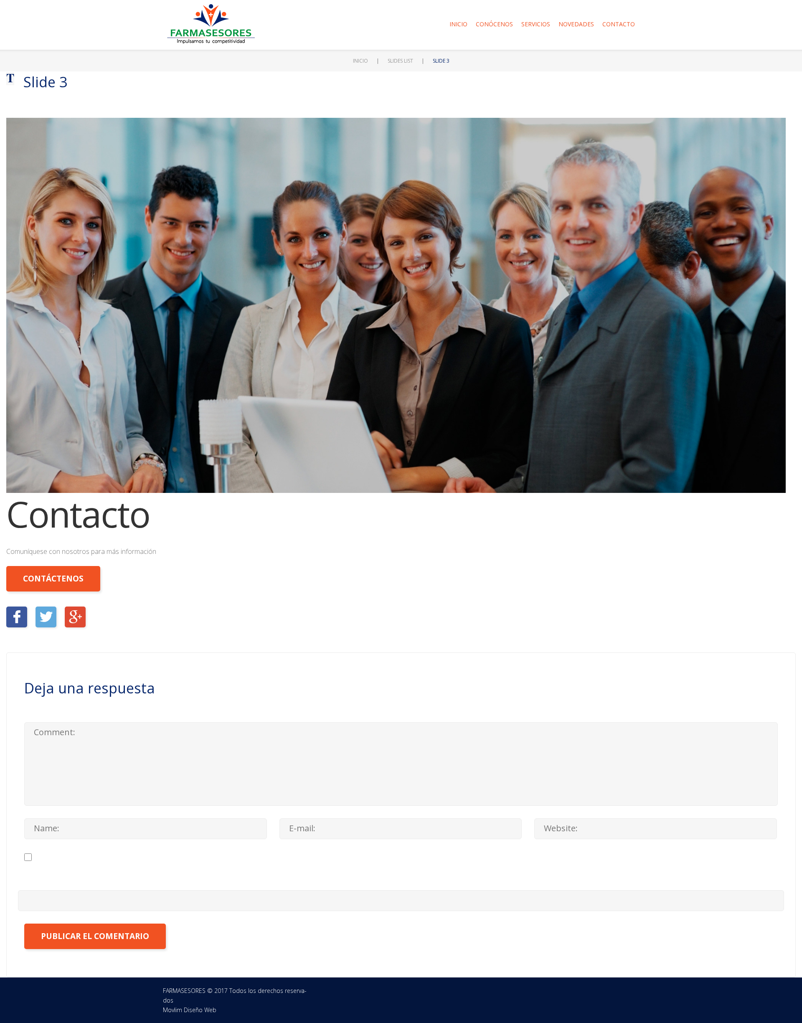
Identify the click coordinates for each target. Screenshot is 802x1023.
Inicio (458, 24)
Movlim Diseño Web (189, 1010)
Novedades (576, 24)
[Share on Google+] (75, 617)
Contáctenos (53, 578)
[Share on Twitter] (46, 617)
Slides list (400, 60)
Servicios (535, 24)
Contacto (618, 24)
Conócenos (494, 24)
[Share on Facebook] (16, 617)
